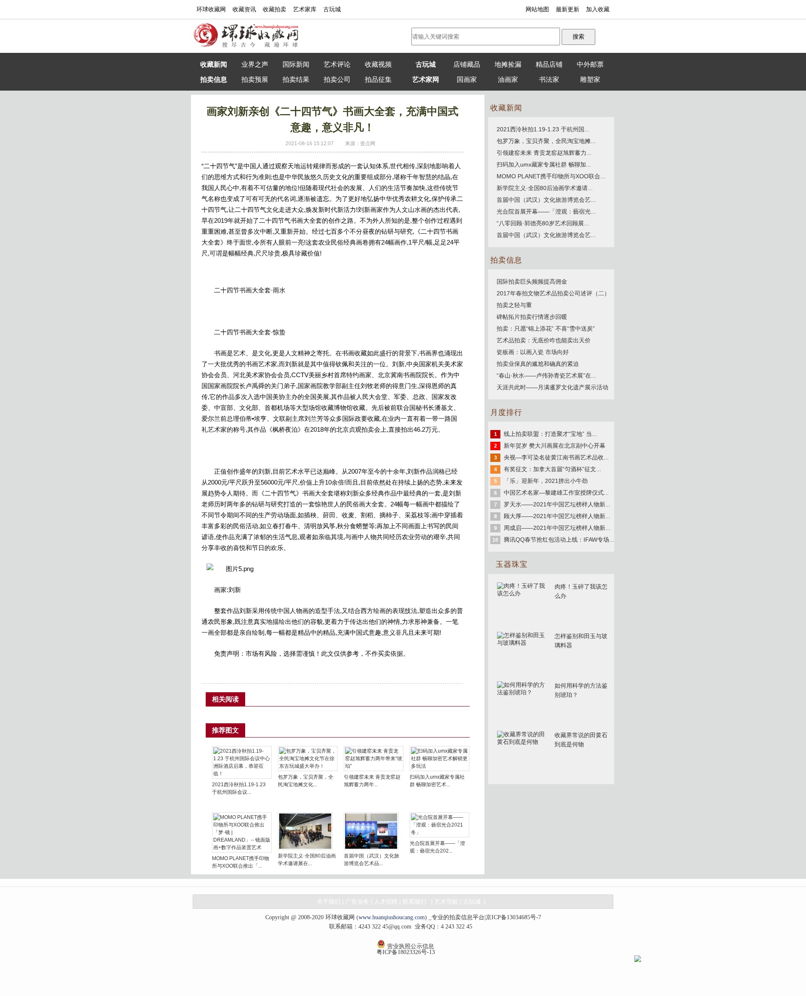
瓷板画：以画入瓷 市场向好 (533, 352)
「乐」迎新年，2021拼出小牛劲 (546, 480)
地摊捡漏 (508, 64)
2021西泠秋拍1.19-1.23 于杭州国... (543, 129)
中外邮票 (590, 64)
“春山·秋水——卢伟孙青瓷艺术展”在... (546, 375)
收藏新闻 (213, 64)
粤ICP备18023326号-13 (406, 952)
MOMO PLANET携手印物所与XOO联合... (551, 176)
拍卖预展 (254, 79)
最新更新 (567, 9)
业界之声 (254, 64)
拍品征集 (378, 79)
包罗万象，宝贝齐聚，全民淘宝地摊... (546, 141)
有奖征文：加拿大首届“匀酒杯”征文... (552, 469)
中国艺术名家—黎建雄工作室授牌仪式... (556, 492)
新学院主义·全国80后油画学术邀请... (545, 188)
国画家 (467, 79)
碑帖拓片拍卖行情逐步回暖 (532, 316)
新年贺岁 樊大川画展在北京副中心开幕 (554, 445)
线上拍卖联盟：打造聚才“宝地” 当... (550, 433)
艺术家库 (305, 9)
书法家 (549, 79)
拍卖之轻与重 (514, 305)
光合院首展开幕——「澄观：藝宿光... (546, 211)
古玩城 (332, 9)
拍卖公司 (337, 79)
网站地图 (537, 9)
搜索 (578, 36)
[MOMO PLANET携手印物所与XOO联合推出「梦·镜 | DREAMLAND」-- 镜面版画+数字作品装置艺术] (242, 833)
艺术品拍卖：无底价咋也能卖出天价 (544, 340)
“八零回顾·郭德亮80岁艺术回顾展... (543, 223)
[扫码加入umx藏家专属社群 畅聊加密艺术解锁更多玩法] (439, 759)
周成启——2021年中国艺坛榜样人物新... (557, 527)
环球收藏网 (211, 9)
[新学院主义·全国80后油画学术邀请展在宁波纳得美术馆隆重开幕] (305, 832)
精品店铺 (549, 64)
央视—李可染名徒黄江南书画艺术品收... (556, 457)
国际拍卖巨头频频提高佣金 (532, 281)
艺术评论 (337, 64)
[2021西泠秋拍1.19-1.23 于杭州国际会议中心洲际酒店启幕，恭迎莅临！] (242, 763)
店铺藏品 (466, 64)
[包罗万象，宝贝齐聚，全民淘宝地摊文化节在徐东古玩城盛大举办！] (308, 759)
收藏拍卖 (274, 9)
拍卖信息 (213, 79)
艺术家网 (425, 79)
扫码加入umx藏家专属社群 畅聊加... (544, 164)
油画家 (508, 79)
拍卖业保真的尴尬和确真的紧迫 (538, 363)
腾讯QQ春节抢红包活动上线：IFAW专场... (559, 539)
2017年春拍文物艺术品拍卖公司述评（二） (553, 293)
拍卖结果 (296, 79)
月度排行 (506, 412)
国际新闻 (296, 64)
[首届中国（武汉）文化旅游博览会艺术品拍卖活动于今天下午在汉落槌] (371, 832)
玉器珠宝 (512, 564)
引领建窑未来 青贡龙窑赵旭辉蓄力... (544, 152)
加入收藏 (598, 9)
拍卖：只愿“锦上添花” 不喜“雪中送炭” (546, 328)
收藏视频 (378, 64)
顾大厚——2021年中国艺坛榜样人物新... (557, 516)
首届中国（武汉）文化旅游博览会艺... (546, 199)
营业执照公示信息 (409, 945)
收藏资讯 (244, 9)
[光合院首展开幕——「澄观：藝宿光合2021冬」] (439, 826)
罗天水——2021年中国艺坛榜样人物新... (557, 504)
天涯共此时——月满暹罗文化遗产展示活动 (552, 387)
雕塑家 (590, 79)
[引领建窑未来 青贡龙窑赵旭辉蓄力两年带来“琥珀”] (373, 759)
